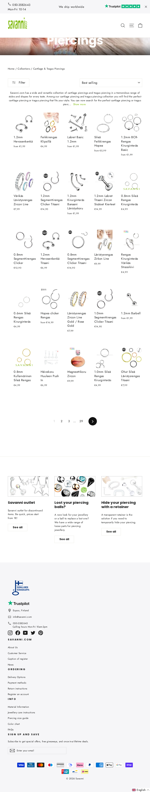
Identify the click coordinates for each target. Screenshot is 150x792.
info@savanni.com (22, 617)
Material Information (18, 707)
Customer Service (17, 653)
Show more (79, 104)
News (10, 664)
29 (81, 421)
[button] (140, 790)
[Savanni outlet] (28, 486)
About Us (13, 647)
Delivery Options (16, 677)
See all (17, 527)
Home (11, 69)
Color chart (14, 724)
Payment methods (17, 683)
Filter (21, 82)
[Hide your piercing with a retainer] (121, 486)
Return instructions (17, 688)
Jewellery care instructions (21, 712)
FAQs (10, 729)
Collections (24, 69)
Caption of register (18, 659)
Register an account (18, 694)
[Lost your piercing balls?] (74, 486)
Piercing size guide (18, 718)
